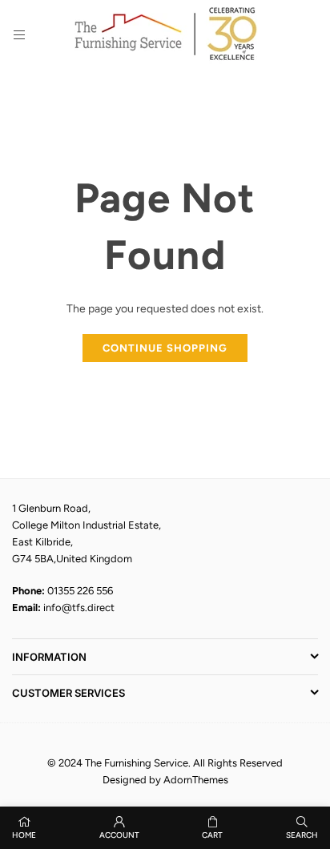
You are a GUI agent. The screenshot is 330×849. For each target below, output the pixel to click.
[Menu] (19, 35)
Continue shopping (165, 348)
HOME (24, 835)
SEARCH (302, 835)
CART (212, 835)
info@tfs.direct (79, 608)
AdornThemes (195, 780)
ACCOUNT (119, 835)
